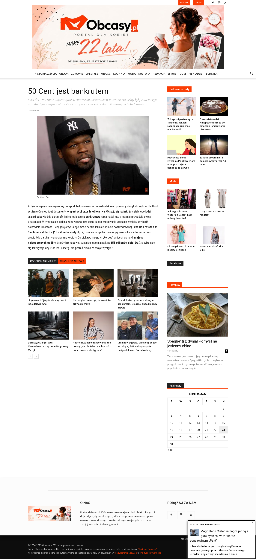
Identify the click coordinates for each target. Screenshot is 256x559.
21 (206, 430)
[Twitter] (225, 2)
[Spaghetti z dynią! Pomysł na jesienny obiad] (197, 315)
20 (198, 430)
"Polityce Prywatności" (150, 552)
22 (214, 430)
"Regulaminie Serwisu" (126, 552)
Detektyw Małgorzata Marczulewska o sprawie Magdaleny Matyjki (48, 346)
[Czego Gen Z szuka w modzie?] (214, 198)
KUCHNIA (119, 73)
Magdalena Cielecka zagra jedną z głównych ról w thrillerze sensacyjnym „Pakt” (219, 535)
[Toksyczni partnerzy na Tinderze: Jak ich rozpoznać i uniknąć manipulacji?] (181, 106)
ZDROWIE (77, 73)
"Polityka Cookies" (147, 549)
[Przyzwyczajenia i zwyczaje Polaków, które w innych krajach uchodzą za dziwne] (181, 145)
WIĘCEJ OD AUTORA (72, 261)
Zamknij (253, 523)
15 (214, 422)
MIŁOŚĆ (106, 73)
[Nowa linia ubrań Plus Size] (214, 234)
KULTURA (144, 73)
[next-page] (36, 356)
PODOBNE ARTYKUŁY (43, 261)
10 (171, 422)
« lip (170, 449)
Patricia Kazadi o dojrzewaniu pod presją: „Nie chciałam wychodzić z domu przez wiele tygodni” (92, 346)
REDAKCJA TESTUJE (164, 73)
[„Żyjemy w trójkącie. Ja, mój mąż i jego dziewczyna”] (48, 283)
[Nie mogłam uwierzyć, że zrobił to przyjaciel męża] (93, 283)
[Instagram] (219, 2)
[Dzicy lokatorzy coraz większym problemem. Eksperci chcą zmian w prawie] (138, 283)
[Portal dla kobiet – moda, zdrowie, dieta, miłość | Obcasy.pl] (128, 37)
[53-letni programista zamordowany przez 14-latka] (214, 145)
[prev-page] (30, 356)
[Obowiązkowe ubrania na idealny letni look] (181, 234)
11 (180, 422)
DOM (183, 73)
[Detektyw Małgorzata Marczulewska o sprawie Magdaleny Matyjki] (48, 325)
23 (223, 430)
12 (190, 422)
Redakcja (185, 538)
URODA (63, 73)
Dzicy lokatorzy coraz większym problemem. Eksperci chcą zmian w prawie (137, 304)
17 (171, 430)
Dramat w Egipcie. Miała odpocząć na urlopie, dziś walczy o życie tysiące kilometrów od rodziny (137, 346)
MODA (132, 73)
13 (198, 422)
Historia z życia (45, 73)
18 (180, 430)
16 (223, 422)
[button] (251, 74)
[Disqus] (93, 418)
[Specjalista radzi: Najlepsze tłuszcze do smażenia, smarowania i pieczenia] (214, 106)
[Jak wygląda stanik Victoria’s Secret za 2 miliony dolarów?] (181, 198)
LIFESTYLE (91, 73)
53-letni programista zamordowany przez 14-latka (213, 161)
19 (190, 430)
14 (206, 422)
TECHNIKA (210, 73)
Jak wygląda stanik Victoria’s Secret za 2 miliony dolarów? (179, 215)
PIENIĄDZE (195, 73)
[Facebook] (213, 2)
